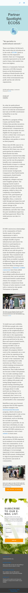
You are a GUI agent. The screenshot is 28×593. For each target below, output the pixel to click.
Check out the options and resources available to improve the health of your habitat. (12, 580)
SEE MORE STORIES (14, 489)
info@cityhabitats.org (8, 558)
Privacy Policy (14, 591)
